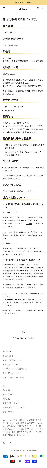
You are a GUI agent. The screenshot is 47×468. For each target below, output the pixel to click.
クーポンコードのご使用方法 (14, 368)
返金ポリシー (8, 411)
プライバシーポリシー (12, 403)
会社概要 (6, 390)
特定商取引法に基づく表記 (14, 407)
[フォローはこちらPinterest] (10, 442)
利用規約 (6, 398)
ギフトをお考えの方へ (12, 360)
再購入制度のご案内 (11, 364)
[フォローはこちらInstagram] (4, 442)
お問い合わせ (8, 394)
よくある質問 (8, 356)
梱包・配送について (28, 151)
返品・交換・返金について (14, 377)
